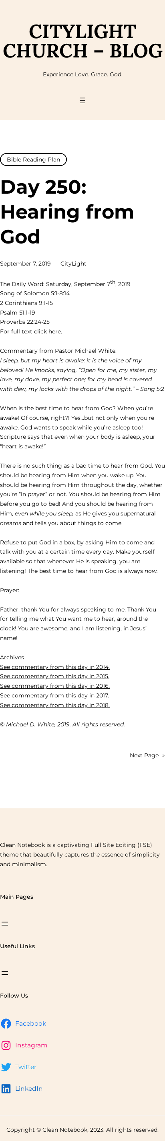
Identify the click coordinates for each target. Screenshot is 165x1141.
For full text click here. (31, 331)
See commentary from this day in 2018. (55, 705)
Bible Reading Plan (33, 159)
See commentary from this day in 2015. (54, 676)
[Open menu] (82, 100)
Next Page (147, 755)
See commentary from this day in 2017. (54, 695)
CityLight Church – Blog (83, 41)
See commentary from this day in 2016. (55, 685)
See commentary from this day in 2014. (55, 667)
